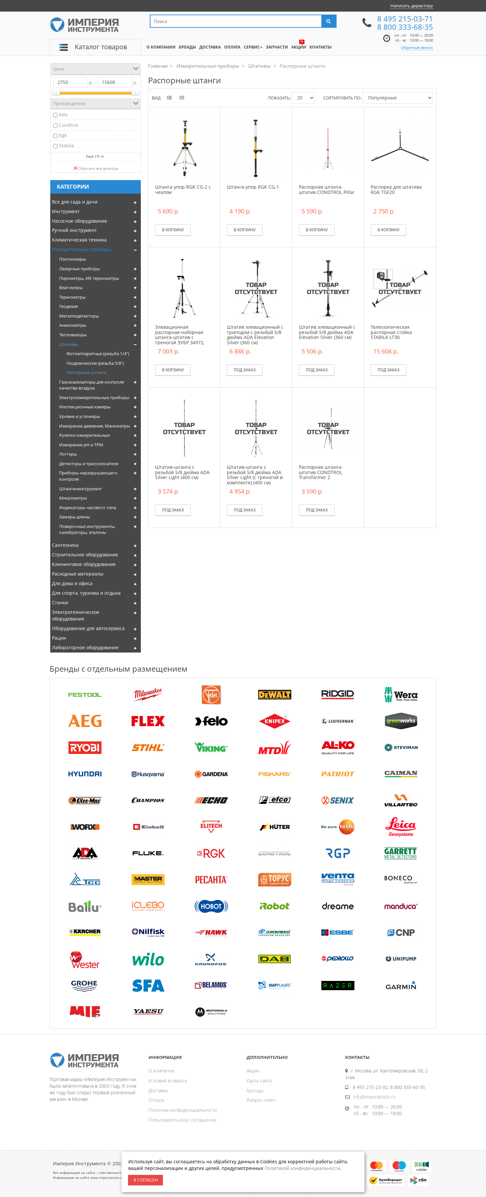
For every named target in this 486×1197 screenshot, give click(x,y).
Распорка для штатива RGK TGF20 (396, 189)
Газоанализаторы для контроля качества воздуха (91, 385)
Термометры (72, 297)
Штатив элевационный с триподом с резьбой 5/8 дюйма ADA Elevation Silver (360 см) (255, 334)
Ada (63, 114)
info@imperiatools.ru (374, 1097)
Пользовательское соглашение (182, 1120)
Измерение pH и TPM (81, 445)
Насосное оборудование (79, 221)
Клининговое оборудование (84, 564)
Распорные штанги (86, 372)
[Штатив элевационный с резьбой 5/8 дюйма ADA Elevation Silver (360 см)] (328, 288)
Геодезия (68, 306)
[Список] (169, 98)
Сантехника (65, 545)
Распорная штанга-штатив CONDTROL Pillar (327, 189)
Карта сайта (259, 1080)
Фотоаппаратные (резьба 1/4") (97, 353)
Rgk (63, 135)
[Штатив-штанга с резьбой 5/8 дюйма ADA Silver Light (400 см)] (184, 428)
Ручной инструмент (74, 230)
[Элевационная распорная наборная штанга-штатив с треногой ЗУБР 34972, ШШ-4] (184, 288)
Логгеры (68, 454)
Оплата (156, 1100)
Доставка (158, 1090)
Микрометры (73, 498)
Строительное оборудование (85, 554)
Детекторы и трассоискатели (88, 464)
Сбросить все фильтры (98, 168)
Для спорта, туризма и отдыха (86, 593)
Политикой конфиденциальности (302, 1168)
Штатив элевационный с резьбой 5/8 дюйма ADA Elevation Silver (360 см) (327, 332)
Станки (60, 602)
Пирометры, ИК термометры (89, 278)
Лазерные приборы (79, 269)
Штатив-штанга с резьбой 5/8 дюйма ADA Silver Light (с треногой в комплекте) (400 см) (255, 474)
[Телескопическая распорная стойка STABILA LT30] (400, 288)
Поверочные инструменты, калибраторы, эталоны (87, 529)
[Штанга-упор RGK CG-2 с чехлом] (184, 148)
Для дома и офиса (72, 583)
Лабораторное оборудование (85, 647)
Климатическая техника (79, 240)
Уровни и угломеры (79, 416)
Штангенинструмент (80, 489)
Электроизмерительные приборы (94, 397)
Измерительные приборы (81, 249)
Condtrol (68, 125)
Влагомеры (71, 287)
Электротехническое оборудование (75, 615)
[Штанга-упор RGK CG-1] (256, 148)
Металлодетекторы (79, 316)
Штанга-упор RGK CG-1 (253, 187)
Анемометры (72, 325)
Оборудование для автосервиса (88, 628)
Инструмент (66, 211)
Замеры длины (74, 517)
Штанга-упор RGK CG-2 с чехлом (183, 189)
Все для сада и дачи (75, 202)
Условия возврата (167, 1080)
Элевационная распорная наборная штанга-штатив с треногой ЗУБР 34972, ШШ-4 (179, 337)
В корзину (173, 230)
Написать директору (411, 6)
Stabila (66, 145)
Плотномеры (72, 259)
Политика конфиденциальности (182, 1110)
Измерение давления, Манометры (94, 426)
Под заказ (245, 370)
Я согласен (146, 1180)
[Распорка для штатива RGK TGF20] (400, 148)
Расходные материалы (77, 574)
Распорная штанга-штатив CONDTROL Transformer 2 (321, 472)
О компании (161, 1070)
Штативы (68, 344)
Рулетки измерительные (84, 435)
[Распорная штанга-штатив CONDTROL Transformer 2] (328, 428)
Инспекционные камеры (84, 407)
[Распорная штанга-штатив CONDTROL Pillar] (328, 148)
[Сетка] (182, 98)
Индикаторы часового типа (87, 507)
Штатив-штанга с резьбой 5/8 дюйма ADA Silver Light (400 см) (182, 472)
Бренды (255, 1090)
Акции (253, 1070)
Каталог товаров (101, 46)
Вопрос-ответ (261, 1100)
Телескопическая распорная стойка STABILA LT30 (391, 332)
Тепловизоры (73, 335)
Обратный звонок (417, 47)
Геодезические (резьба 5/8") (95, 363)
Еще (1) (93, 156)
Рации (59, 638)
